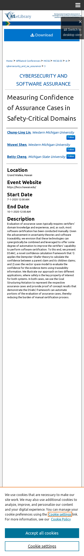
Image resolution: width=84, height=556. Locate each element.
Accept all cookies (42, 533)
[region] (42, 521)
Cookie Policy (61, 519)
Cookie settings (60, 514)
